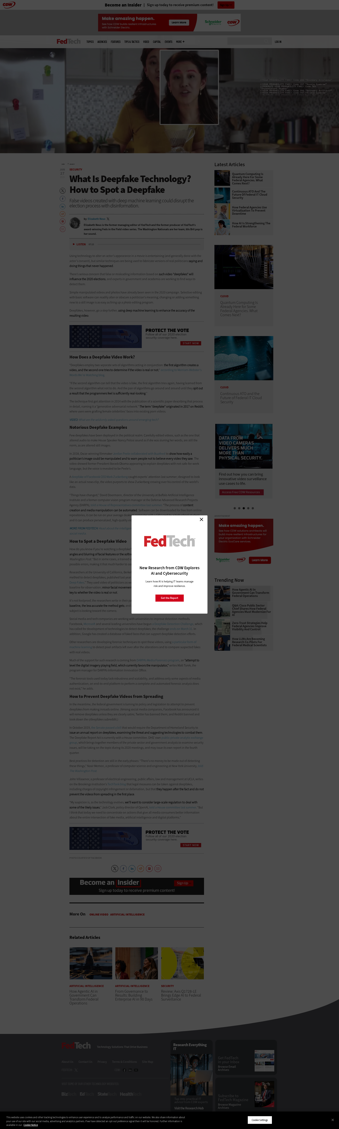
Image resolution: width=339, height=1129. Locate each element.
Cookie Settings (260, 1120)
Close (201, 519)
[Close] (332, 1119)
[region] (169, 1120)
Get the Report (169, 598)
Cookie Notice (31, 1125)
